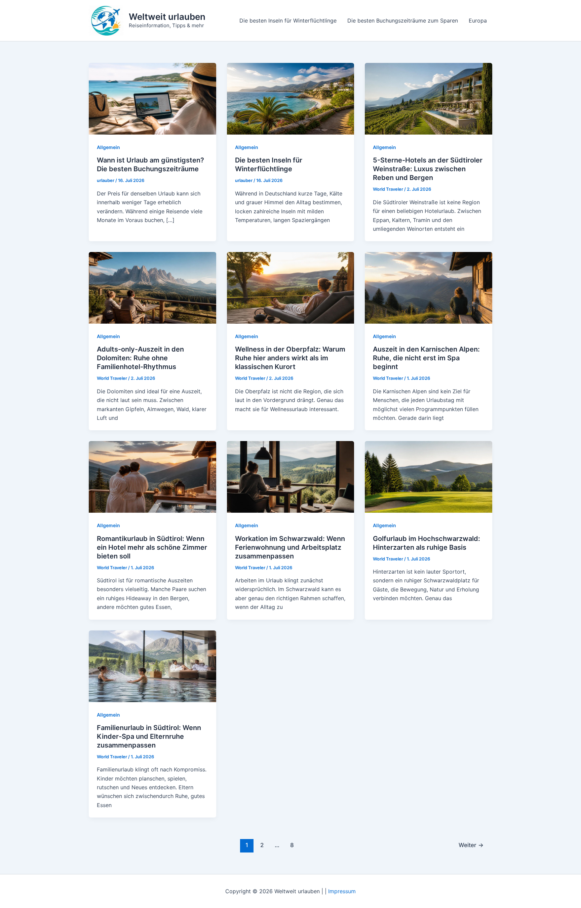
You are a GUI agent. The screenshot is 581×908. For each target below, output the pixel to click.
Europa (478, 20)
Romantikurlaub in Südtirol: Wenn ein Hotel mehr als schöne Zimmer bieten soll (152, 547)
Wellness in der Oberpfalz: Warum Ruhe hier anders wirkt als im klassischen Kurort (290, 358)
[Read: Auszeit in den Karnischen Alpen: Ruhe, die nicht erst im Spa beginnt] (428, 287)
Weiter (471, 844)
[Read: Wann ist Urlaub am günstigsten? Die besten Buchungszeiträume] (152, 98)
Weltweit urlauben (167, 16)
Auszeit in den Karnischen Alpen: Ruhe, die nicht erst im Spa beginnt (426, 358)
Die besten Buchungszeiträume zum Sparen (402, 20)
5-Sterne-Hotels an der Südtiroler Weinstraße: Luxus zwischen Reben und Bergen (427, 169)
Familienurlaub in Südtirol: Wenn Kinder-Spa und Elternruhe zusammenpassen (149, 736)
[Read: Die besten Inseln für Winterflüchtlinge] (290, 98)
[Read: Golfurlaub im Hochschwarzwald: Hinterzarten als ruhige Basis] (428, 476)
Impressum (342, 891)
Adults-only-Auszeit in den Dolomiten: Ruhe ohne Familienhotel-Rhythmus (140, 358)
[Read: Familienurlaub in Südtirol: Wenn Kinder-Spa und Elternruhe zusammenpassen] (152, 665)
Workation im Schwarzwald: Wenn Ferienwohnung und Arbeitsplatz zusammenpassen (290, 547)
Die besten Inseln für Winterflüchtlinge (288, 20)
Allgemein (108, 147)
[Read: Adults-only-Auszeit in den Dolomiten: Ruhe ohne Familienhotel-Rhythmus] (152, 287)
